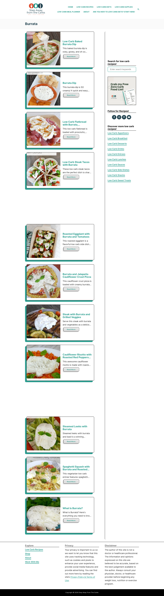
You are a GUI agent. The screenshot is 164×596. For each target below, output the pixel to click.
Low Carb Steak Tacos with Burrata (76, 163)
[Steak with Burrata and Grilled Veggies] (43, 321)
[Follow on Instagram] (119, 117)
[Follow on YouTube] (129, 117)
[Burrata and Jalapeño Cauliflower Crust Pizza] (43, 281)
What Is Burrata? (73, 508)
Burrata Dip (69, 82)
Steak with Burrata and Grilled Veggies (76, 316)
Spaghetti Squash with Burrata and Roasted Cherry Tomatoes (76, 469)
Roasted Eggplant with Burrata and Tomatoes (76, 235)
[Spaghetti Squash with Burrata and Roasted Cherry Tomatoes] (43, 474)
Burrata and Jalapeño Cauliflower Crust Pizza (77, 275)
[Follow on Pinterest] (124, 117)
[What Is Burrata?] (43, 514)
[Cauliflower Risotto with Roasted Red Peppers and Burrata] (43, 362)
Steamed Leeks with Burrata (75, 428)
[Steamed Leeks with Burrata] (43, 433)
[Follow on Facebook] (114, 117)
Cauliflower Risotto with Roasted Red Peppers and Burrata (77, 357)
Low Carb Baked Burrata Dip (72, 43)
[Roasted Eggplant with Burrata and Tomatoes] (43, 241)
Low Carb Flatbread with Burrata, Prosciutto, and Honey (76, 124)
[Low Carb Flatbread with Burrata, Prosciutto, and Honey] (43, 129)
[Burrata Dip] (43, 89)
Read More (72, 56)
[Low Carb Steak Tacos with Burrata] (43, 169)
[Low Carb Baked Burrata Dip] (43, 48)
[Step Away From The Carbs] (38, 9)
